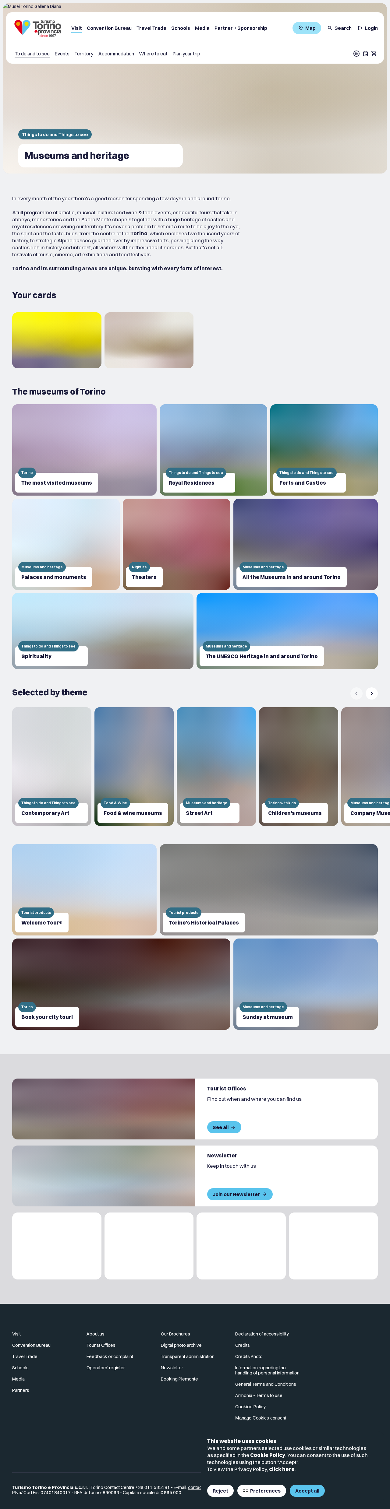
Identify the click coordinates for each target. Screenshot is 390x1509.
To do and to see (32, 54)
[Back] (356, 693)
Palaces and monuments (53, 577)
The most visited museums (56, 482)
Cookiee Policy (250, 1406)
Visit (76, 28)
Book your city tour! (47, 1017)
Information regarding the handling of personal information (267, 1370)
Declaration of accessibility (262, 1334)
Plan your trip (186, 54)
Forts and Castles (302, 482)
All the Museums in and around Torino (292, 577)
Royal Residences (191, 482)
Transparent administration (187, 1356)
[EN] (356, 53)
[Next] (372, 693)
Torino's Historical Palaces (204, 922)
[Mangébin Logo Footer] (149, 1245)
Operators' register (106, 1367)
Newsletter (172, 1367)
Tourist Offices (101, 1345)
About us (96, 1334)
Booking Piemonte (179, 1379)
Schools (180, 28)
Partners (20, 1390)
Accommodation (116, 54)
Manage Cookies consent (260, 1417)
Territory (83, 54)
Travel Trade (151, 28)
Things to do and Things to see (55, 134)
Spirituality (36, 656)
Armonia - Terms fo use (258, 1395)
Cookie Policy (267, 1455)
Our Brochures (175, 1334)
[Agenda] (365, 53)
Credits (242, 1345)
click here (282, 1469)
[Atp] (56, 1245)
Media (202, 28)
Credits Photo (249, 1356)
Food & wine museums (133, 813)
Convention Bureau (109, 28)
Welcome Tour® (41, 922)
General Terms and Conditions (265, 1384)
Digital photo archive (181, 1345)
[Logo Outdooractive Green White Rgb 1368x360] (333, 1245)
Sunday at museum (268, 1017)
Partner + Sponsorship (240, 28)
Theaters (144, 577)
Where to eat (153, 54)
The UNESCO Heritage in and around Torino (262, 656)
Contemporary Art (45, 813)
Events (62, 54)
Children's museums (295, 813)
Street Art (199, 813)
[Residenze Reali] (241, 1245)
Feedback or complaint (110, 1356)
